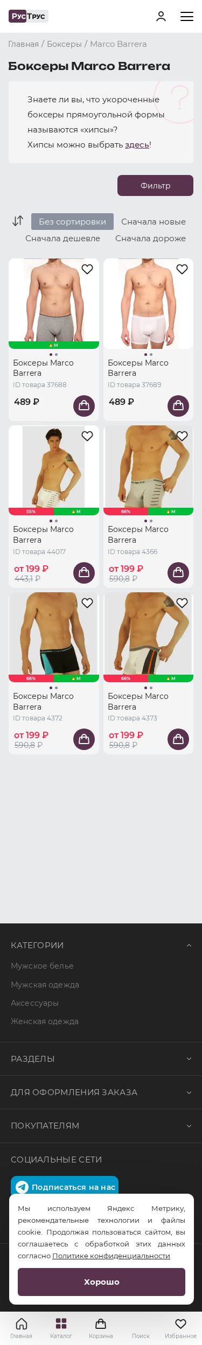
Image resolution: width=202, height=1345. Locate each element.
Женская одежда (45, 1021)
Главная (21, 1336)
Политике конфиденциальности (111, 1255)
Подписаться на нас (73, 1187)
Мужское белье (42, 966)
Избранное (180, 1336)
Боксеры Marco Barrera (43, 368)
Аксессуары (35, 1003)
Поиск (141, 1336)
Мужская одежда (45, 985)
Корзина (101, 1328)
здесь (137, 144)
